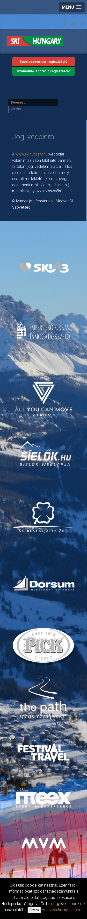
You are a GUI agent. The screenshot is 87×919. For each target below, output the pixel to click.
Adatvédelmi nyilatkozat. (62, 909)
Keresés (16, 109)
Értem (34, 910)
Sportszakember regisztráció (43, 61)
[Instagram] (82, 24)
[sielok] (44, 453)
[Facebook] (64, 24)
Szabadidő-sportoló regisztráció (43, 71)
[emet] (44, 331)
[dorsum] (44, 583)
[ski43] (44, 267)
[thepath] (44, 698)
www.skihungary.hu (31, 154)
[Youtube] (73, 24)
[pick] (44, 647)
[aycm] (44, 393)
